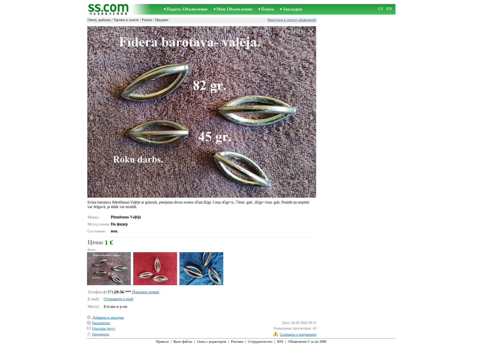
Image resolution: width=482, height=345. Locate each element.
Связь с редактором (211, 341)
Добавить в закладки (108, 317)
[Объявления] (109, 10)
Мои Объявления (234, 9)
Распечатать (101, 323)
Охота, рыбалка (99, 20)
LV (381, 9)
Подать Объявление (187, 9)
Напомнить (100, 334)
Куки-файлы (182, 341)
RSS (280, 341)
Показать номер (145, 292)
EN (389, 9)
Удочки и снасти (126, 20)
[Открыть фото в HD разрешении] (201, 112)
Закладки (292, 9)
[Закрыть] (310, 31)
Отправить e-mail (118, 299)
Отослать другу (103, 328)
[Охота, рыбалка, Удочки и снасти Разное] (109, 268)
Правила (162, 341)
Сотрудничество (260, 341)
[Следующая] (311, 117)
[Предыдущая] (91, 117)
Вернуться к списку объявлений (292, 20)
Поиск (267, 9)
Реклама (237, 341)
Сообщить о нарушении (298, 334)
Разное (147, 20)
